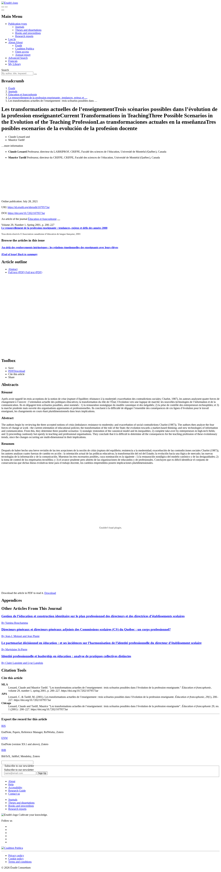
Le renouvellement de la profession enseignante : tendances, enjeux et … (47, 97)
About (19, 42)
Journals (19, 26)
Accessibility (15, 787)
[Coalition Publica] (12, 847)
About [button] (12, 42)
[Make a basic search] (2, 6)
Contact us (14, 793)
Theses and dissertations (28, 29)
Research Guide (17, 790)
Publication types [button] (17, 23)
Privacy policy (16, 855)
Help (11, 784)
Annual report (22, 54)
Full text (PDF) (16, 272)
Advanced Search (18, 57)
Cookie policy (16, 858)
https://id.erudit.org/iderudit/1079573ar (29, 207)
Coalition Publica (24, 48)
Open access (22, 51)
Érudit (18, 45)
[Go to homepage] (9, 2)
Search (5, 70)
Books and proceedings (28, 33)
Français (12, 61)
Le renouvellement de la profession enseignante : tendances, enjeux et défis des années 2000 (54, 227)
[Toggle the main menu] (2, 10)
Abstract (12, 269)
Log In (12, 39)
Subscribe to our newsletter (19, 769)
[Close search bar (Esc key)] (6, 6)
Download (50, 593)
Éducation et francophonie (22, 94)
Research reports (24, 36)
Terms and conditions (20, 861)
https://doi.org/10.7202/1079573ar (26, 213)
